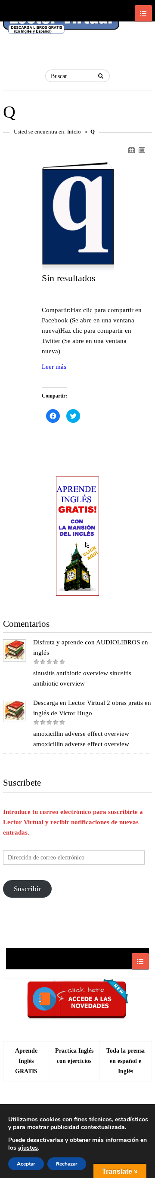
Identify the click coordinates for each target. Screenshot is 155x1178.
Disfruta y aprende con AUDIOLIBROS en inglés (90, 647)
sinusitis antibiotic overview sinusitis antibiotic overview (82, 678)
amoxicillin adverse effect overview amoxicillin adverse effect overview (81, 738)
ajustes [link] (28, 1148)
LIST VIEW (141, 150)
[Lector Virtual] (61, 24)
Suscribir (27, 889)
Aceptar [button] (26, 1163)
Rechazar (67, 1163)
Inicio (74, 131)
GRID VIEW (131, 150)
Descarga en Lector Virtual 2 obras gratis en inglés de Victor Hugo (92, 708)
